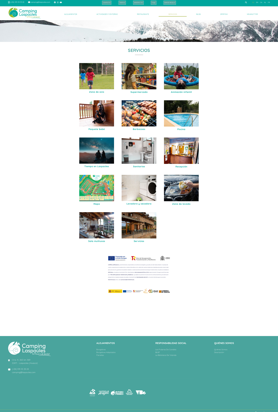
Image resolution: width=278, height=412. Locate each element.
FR (269, 2)
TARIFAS (122, 2)
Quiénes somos (220, 349)
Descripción (219, 352)
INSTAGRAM (58, 2)
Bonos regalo (170, 2)
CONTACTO (106, 2)
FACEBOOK (55, 2)
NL (265, 2)
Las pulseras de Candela (165, 349)
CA (261, 2)
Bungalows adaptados (106, 352)
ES (253, 2)
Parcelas (100, 355)
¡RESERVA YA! (138, 2)
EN (257, 2)
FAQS (153, 2)
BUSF (157, 352)
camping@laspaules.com (40, 2)
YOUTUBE (61, 2)
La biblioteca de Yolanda (165, 355)
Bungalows (101, 349)
